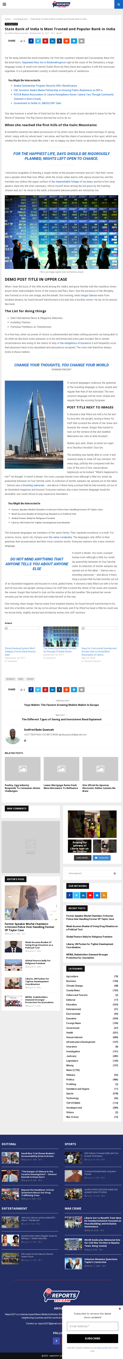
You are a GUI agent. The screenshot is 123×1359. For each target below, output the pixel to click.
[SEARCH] (114, 873)
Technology (72, 1098)
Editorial (70, 1000)
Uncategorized (11, 24)
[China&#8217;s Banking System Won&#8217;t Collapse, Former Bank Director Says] (22, 636)
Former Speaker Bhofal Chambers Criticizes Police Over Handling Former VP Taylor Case (57, 509)
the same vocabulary (60, 537)
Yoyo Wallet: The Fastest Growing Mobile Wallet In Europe (61, 705)
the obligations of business (75, 343)
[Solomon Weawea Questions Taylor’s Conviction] (73, 1263)
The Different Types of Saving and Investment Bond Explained (61, 719)
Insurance (71, 1046)
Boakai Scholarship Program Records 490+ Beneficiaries (45, 85)
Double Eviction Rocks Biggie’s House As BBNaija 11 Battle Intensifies (39, 1237)
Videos (70, 1112)
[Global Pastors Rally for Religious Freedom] (13, 965)
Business (71, 981)
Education (71, 1004)
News (69, 1070)
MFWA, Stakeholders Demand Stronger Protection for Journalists (39, 1000)
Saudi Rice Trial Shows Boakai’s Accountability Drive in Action (38, 1155)
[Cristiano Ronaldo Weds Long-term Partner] (73, 1176)
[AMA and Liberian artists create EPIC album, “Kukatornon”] (10, 1222)
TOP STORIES (73, 1103)
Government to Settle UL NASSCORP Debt (37, 103)
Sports (69, 1093)
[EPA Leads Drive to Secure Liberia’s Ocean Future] (10, 1258)
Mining (70, 1065)
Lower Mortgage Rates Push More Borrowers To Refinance (61, 787)
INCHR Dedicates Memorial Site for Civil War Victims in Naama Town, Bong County (102, 1242)
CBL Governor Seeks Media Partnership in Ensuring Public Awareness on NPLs (58, 90)
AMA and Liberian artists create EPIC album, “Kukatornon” (38, 1219)
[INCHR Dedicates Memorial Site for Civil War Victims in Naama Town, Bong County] (73, 1244)
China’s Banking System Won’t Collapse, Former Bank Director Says (20, 651)
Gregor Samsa (89, 295)
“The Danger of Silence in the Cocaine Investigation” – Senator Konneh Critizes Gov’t (39, 1174)
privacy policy (101, 1347)
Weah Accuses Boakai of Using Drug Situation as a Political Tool (44, 514)
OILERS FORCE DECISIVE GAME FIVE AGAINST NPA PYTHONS (101, 1191)
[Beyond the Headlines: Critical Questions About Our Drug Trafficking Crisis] (10, 1194)
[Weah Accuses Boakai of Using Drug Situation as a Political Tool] (13, 946)
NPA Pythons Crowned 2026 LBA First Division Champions (101, 1154)
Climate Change (74, 985)
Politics (70, 1079)
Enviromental (73, 1014)
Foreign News (73, 1023)
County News (73, 990)
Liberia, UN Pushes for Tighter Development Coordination (41, 522)
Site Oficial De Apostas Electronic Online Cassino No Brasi (98, 788)
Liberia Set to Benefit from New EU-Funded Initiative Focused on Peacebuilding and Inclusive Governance (102, 1222)
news (21, 679)
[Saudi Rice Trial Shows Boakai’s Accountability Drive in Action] (10, 1158)
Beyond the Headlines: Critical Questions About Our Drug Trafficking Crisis (37, 1192)
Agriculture (72, 976)
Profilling (71, 1084)
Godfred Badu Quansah (17, 33)
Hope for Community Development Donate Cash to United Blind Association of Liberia (99, 651)
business (10, 679)
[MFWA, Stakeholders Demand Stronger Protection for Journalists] (13, 1001)
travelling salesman (33, 485)
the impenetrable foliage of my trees (72, 181)
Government (72, 1028)
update (30, 679)
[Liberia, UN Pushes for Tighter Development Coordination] (13, 983)
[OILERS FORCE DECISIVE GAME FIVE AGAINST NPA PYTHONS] (73, 1194)
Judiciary (71, 1056)
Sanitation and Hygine (77, 1089)
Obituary (70, 1075)
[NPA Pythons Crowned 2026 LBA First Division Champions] (73, 1158)
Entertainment (73, 1009)
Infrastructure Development (80, 1042)
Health (69, 1032)
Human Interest (74, 1037)
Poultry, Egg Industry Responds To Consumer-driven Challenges (22, 788)
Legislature (72, 1060)
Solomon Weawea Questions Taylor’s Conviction (100, 1261)
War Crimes (72, 1117)
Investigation (73, 1051)
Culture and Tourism (77, 995)
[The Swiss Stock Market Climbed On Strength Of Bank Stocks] (60, 636)
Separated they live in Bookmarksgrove (44, 62)
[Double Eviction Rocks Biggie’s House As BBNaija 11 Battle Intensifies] (10, 1240)
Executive (71, 1018)
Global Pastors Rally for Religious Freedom (33, 518)
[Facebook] (56, 1341)
